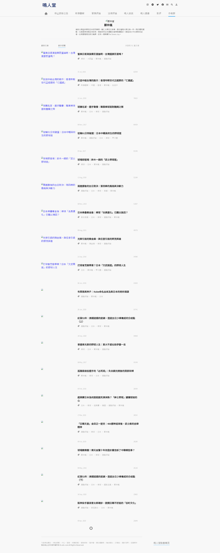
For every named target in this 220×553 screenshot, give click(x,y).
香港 (99, 85)
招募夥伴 (134, 543)
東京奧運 (84, 217)
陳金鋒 (92, 243)
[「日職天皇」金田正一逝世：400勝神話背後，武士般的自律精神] (58, 422)
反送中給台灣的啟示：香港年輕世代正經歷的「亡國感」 (106, 80)
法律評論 (112, 13)
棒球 (83, 58)
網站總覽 (56, 543)
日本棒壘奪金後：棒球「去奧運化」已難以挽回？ (103, 212)
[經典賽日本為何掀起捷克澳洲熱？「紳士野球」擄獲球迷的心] (58, 395)
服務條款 (84, 543)
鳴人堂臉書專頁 (162, 543)
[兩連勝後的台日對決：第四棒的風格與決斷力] (58, 186)
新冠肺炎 (94, 507)
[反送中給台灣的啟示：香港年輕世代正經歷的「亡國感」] (58, 81)
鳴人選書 (145, 13)
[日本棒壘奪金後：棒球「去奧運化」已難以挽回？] (58, 213)
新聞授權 (75, 543)
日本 (91, 111)
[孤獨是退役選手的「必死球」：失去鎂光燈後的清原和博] (58, 369)
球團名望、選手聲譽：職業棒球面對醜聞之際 (100, 106)
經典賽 (96, 405)
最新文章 (45, 45)
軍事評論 (96, 13)
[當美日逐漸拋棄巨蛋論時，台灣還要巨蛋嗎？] (58, 54)
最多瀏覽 (62, 45)
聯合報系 (109, 543)
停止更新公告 (61, 13)
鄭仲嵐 (98, 58)
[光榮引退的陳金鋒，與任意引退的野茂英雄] (58, 239)
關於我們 (125, 543)
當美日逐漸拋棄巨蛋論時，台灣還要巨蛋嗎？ (100, 54)
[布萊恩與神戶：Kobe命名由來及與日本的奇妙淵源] (58, 290)
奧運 (106, 190)
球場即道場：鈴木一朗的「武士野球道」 (98, 159)
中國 (93, 85)
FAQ (63, 543)
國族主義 (107, 484)
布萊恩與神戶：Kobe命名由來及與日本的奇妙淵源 (103, 291)
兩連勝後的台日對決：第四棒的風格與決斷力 (100, 186)
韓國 (104, 405)
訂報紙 (117, 543)
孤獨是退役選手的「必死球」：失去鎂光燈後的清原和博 (106, 370)
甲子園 (115, 138)
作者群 (171, 13)
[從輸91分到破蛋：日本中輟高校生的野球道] (58, 133)
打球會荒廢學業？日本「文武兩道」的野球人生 (102, 265)
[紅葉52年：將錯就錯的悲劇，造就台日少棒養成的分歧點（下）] (58, 474)
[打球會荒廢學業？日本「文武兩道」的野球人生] (58, 265)
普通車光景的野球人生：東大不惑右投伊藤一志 (102, 344)
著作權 (91, 543)
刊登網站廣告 (46, 543)
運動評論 (107, 58)
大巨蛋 (90, 58)
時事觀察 (79, 13)
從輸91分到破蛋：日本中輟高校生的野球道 (99, 133)
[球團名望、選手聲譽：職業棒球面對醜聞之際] (58, 107)
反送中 (115, 85)
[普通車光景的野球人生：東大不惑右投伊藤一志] (58, 342)
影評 (159, 13)
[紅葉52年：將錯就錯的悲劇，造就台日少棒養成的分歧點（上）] (58, 316)
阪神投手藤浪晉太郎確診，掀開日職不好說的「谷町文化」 (107, 503)
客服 (68, 543)
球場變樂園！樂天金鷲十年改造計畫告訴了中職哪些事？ (106, 450)
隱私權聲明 (100, 543)
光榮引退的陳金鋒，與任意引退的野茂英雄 (99, 238)
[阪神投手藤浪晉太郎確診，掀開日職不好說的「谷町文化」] (58, 501)
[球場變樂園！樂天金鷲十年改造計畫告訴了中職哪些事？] (58, 448)
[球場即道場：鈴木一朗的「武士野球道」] (58, 160)
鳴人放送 (128, 13)
